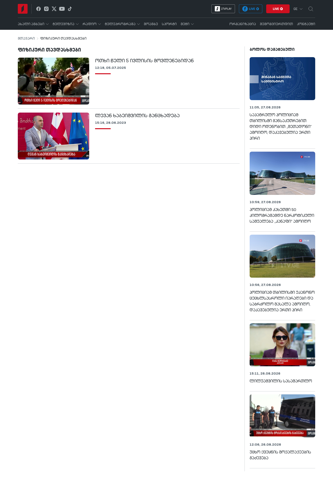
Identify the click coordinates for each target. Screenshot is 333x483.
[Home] (23, 9)
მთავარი (26, 38)
